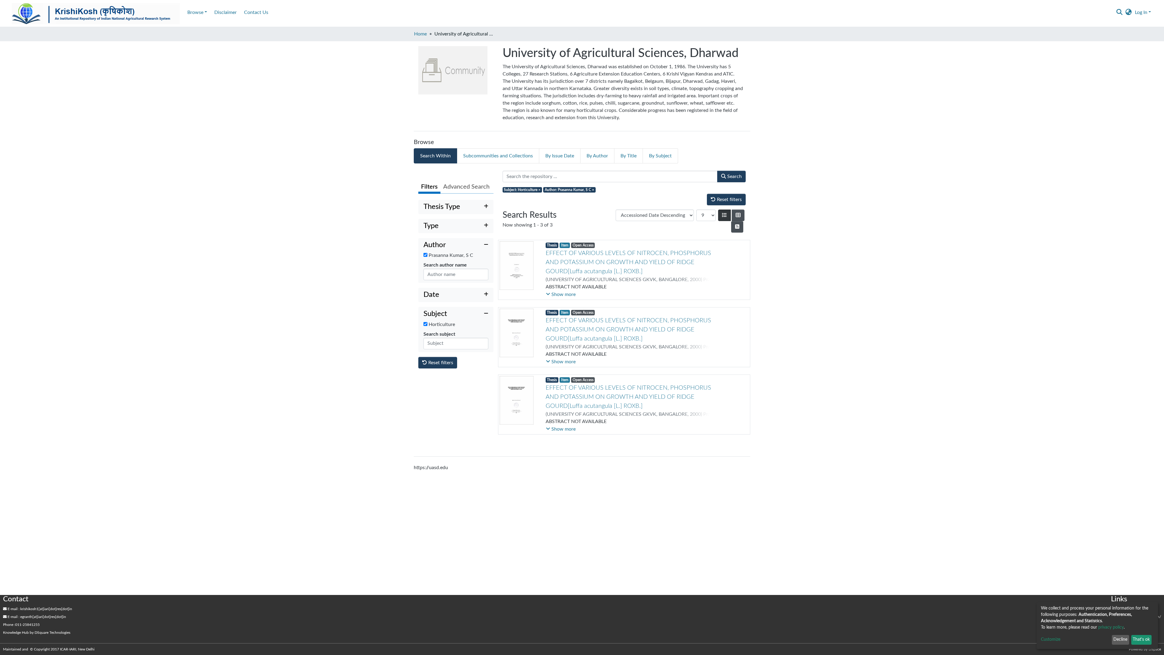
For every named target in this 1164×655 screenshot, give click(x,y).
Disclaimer (225, 12)
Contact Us (256, 12)
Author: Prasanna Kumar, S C (569, 190)
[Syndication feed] (737, 227)
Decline (1120, 639)
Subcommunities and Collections (498, 155)
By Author (597, 155)
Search (734, 176)
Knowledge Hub (16, 632)
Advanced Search (466, 187)
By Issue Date (559, 155)
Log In (1141, 12)
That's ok (1141, 639)
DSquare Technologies (52, 632)
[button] (1129, 12)
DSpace (1155, 649)
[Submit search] (1120, 12)
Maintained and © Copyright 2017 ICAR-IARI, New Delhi (49, 649)
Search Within (435, 155)
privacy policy (1111, 627)
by (36, 632)
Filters (429, 187)
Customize (1050, 639)
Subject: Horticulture (522, 190)
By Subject (660, 155)
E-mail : (13, 609)
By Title (628, 155)
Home (420, 34)
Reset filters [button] (440, 362)
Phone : (9, 624)
